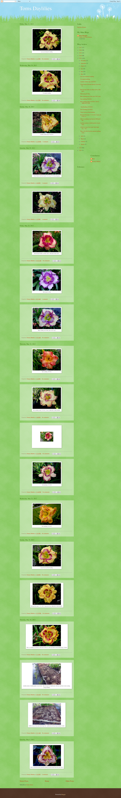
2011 (80, 150)
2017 (80, 47)
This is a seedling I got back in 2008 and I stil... (90, 119)
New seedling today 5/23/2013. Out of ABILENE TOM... (89, 102)
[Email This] (52, 59)
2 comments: (45, 774)
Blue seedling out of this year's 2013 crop (90, 96)
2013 (80, 58)
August (83, 66)
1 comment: (46, 141)
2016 (80, 50)
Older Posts (70, 781)
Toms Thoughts (83, 36)
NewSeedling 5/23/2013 (86, 107)
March (82, 139)
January (83, 144)
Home (47, 781)
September (83, 63)
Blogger (63, 794)
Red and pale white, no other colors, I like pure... (90, 90)
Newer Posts (24, 781)
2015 (80, 53)
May (82, 74)
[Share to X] (56, 59)
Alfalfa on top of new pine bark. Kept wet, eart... (89, 127)
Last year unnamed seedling (87, 76)
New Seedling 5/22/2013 (86, 109)
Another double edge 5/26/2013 (88, 82)
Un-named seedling (85, 79)
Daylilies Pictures (81, 27)
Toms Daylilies (36, 8)
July (82, 69)
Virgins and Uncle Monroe (85, 37)
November (83, 60)
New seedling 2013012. (86, 99)
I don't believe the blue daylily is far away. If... (90, 85)
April (82, 136)
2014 (80, 55)
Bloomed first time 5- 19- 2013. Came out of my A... (90, 115)
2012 (80, 148)
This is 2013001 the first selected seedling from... (90, 132)
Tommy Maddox (96, 161)
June (82, 71)
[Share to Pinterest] (59, 59)
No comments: (45, 59)
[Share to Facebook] (57, 59)
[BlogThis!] (54, 59)
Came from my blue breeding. (87, 112)
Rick (93, 159)
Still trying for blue (85, 94)
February (83, 141)
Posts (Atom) (29, 785)
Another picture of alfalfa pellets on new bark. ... (90, 123)
